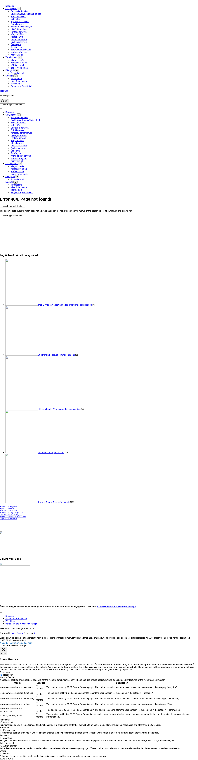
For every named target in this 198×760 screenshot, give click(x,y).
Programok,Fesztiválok (22, 86)
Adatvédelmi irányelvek (16, 618)
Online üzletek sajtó (11, 515)
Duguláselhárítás (8, 519)
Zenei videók (11, 57)
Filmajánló (10, 70)
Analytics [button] (4, 735)
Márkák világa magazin (11, 513)
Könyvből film (17, 34)
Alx (35, 633)
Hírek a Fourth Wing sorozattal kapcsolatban (60, 409)
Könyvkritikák (17, 55)
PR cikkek (10, 621)
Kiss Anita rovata (19, 81)
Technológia (16, 83)
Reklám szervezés (8, 511)
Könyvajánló (11, 8)
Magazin (9, 75)
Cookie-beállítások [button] (9, 645)
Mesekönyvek (17, 37)
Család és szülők (19, 39)
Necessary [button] (5, 672)
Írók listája (15, 19)
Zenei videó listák (19, 68)
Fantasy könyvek (19, 32)
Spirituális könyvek (20, 21)
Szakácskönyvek (19, 42)
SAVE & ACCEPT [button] (7, 758)
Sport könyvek (7, 509)
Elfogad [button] (23, 645)
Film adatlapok (18, 73)
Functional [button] (5, 719)
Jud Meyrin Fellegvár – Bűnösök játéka (56, 355)
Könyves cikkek (18, 16)
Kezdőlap (9, 6)
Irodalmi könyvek (19, 52)
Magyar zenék (17, 60)
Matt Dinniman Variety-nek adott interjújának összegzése (65, 305)
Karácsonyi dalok (19, 62)
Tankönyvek (16, 47)
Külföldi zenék (17, 65)
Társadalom (16, 78)
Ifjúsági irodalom (19, 29)
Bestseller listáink (19, 11)
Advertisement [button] (7, 743)
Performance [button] (6, 727)
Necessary (8, 675)
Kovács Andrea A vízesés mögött (54, 502)
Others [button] (3, 751)
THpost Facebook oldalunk (13, 517)
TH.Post (4, 91)
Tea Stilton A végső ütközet (51, 452)
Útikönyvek (16, 44)
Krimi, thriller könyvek (21, 49)
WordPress (17, 633)
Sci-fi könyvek (17, 24)
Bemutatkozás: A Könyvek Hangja (21, 623)
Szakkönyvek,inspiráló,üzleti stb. (26, 14)
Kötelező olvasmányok (21, 26)
